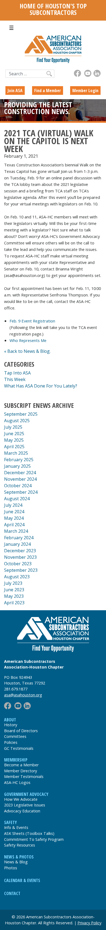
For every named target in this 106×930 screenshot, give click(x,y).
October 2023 (18, 564)
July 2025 (13, 427)
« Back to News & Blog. (27, 351)
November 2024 (20, 479)
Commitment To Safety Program (34, 839)
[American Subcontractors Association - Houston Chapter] (53, 634)
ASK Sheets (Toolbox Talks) (29, 833)
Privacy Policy (89, 922)
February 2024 (18, 538)
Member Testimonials (23, 776)
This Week (15, 379)
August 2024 (17, 499)
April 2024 (14, 525)
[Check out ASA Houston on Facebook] (77, 73)
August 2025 (17, 421)
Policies (10, 742)
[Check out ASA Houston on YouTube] (87, 73)
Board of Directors (21, 730)
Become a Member (21, 764)
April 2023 (14, 603)
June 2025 (14, 434)
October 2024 (18, 486)
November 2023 (20, 557)
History (10, 724)
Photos (10, 867)
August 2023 (17, 577)
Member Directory (20, 770)
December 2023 (20, 551)
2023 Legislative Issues (24, 805)
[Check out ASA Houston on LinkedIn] (97, 73)
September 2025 (21, 414)
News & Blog (16, 861)
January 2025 (17, 466)
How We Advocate (21, 799)
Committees (15, 736)
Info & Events (16, 827)
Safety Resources (19, 845)
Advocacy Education (22, 810)
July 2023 (13, 583)
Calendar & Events (22, 880)
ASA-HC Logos (17, 782)
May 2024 (14, 518)
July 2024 (13, 505)
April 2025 (14, 447)
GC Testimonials (18, 748)
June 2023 (14, 590)
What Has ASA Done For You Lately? (40, 386)
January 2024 (17, 544)
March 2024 (16, 531)
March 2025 (16, 453)
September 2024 (21, 492)
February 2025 (18, 460)
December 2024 (20, 473)
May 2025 (14, 440)
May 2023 (14, 596)
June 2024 (14, 512)
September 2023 (21, 570)
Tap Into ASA (17, 373)
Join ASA (15, 90)
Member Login (85, 90)
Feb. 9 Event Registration (32, 321)
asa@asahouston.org (23, 695)
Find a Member (47, 90)
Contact (12, 893)
